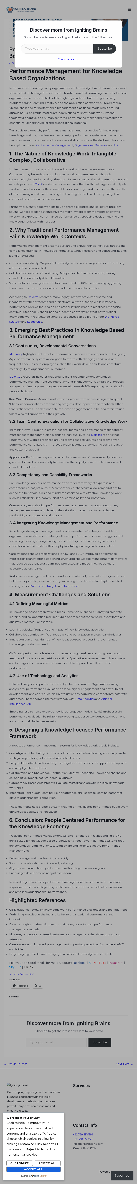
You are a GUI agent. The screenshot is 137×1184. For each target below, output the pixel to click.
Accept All (33, 1169)
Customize (19, 1163)
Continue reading (68, 59)
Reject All (48, 1163)
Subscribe (105, 48)
